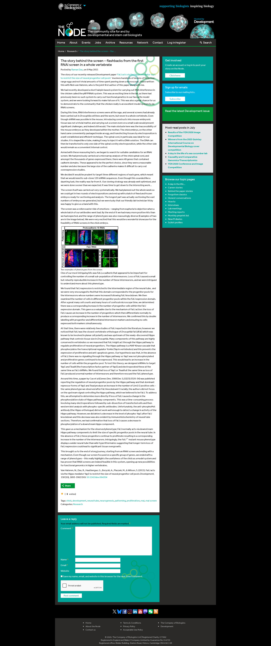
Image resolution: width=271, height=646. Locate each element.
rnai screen (151, 500)
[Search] (200, 42)
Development (167, 626)
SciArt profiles (175, 222)
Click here (175, 75)
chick (69, 500)
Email (64, 565)
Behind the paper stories (180, 190)
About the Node (93, 626)
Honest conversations (179, 197)
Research (72, 51)
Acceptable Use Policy (133, 629)
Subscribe (175, 98)
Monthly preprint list (178, 215)
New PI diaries (175, 218)
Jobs (98, 42)
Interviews (173, 204)
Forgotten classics (177, 194)
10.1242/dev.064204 (97, 477)
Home (61, 42)
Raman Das (77, 69)
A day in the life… (176, 183)
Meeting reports (176, 211)
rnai (143, 500)
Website (65, 570)
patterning (120, 500)
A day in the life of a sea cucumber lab (187, 153)
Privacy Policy (129, 626)
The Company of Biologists (173, 622)
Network (142, 42)
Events (86, 42)
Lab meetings (175, 208)
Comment (67, 528)
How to (171, 201)
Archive (110, 42)
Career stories (175, 187)
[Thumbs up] (62, 493)
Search (207, 42)
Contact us (91, 629)
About (73, 42)
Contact (158, 42)
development (79, 500)
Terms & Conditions (132, 622)
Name (64, 559)
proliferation (133, 500)
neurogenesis (107, 500)
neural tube (93, 500)
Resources (126, 42)
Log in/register (176, 42)
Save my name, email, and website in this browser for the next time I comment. (103, 576)
